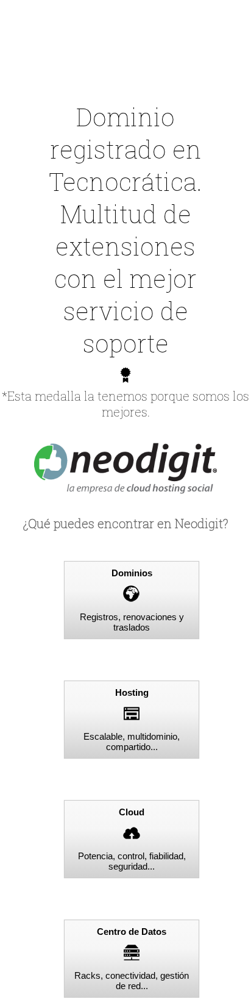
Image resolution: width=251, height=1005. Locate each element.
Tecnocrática (123, 181)
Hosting (132, 692)
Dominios (131, 573)
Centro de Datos (131, 931)
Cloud (131, 812)
